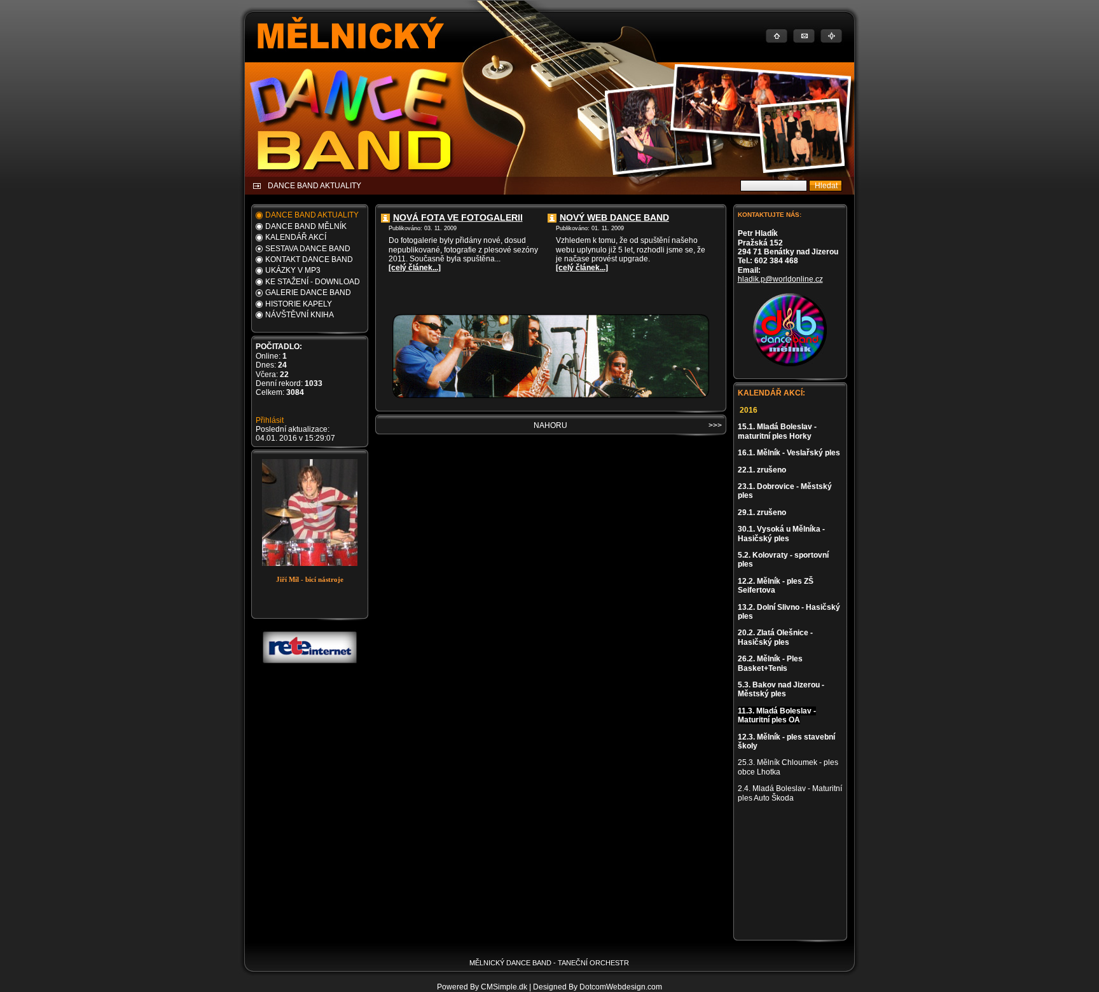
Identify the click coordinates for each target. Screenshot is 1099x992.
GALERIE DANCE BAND (308, 292)
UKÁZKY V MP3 (293, 270)
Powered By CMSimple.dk (482, 986)
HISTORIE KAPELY (298, 304)
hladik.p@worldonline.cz (780, 279)
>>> (715, 425)
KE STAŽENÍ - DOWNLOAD (312, 281)
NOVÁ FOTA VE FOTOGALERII (458, 217)
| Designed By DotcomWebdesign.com (595, 986)
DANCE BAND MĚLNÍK (306, 226)
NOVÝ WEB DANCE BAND (614, 217)
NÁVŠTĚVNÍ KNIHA (299, 314)
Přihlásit (270, 420)
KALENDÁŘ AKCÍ (295, 237)
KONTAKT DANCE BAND (309, 259)
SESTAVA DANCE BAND (307, 248)
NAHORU (550, 425)
